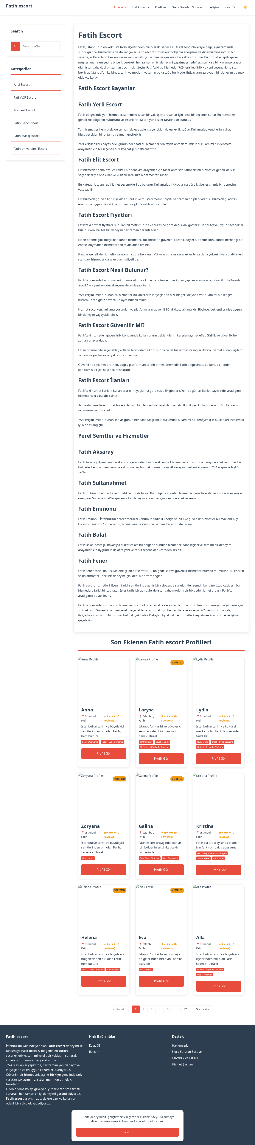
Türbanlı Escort (24, 110)
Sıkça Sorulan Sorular (187, 7)
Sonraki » (202, 1009)
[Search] (15, 46)
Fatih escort (19, 6)
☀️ (245, 8)
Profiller (160, 7)
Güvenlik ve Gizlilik (185, 1058)
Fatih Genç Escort (26, 123)
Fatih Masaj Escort (27, 136)
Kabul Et (127, 1132)
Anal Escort (22, 85)
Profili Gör (104, 753)
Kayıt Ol (230, 7)
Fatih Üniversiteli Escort (30, 149)
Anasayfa (119, 7)
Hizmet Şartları (182, 1064)
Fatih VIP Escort (25, 97)
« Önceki (119, 1009)
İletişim (214, 7)
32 (185, 1009)
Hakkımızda (140, 7)
